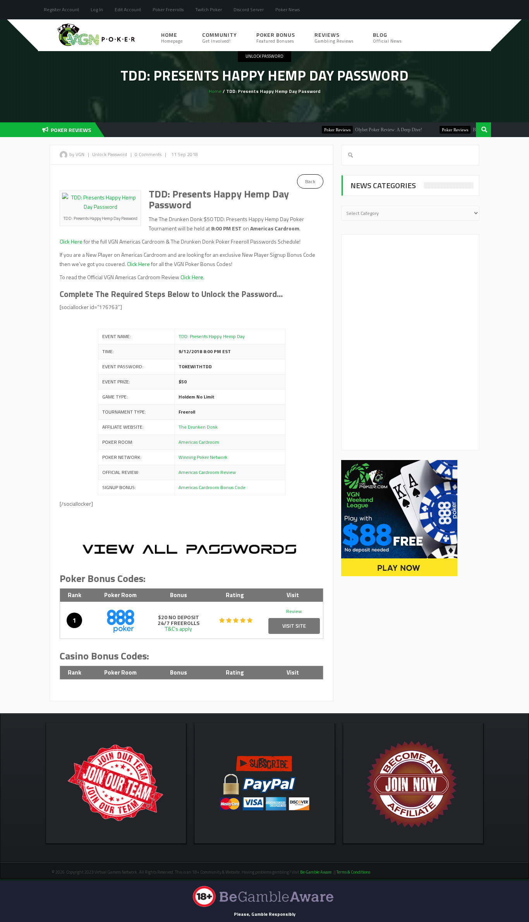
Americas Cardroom (199, 442)
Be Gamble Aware (315, 872)
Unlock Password (264, 56)
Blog (387, 37)
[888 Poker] (120, 620)
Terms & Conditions (354, 872)
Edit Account (128, 9)
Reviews (334, 37)
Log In (97, 9)
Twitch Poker (208, 9)
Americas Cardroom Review (207, 472)
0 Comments (148, 154)
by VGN (76, 154)
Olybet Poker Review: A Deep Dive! (374, 129)
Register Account (61, 9)
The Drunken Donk (198, 427)
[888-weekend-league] (399, 517)
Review (294, 611)
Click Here (71, 241)
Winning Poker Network (203, 457)
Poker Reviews (323, 129)
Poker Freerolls (168, 9)
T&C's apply (178, 629)
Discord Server (249, 9)
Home (172, 37)
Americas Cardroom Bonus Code (212, 487)
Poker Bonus (275, 37)
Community (219, 37)
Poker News (287, 9)
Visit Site (294, 626)
